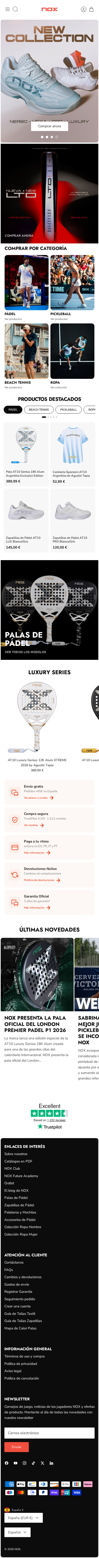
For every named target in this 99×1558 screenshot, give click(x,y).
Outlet (9, 1183)
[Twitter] (42, 1463)
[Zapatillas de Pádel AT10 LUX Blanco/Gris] (26, 511)
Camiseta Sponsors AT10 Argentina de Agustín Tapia (71, 474)
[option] (49, 81)
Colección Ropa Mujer (21, 1234)
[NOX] (49, 9)
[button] (42, 137)
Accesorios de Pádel (19, 1219)
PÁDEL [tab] (13, 410)
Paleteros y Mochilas (20, 1212)
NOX (17, 1549)
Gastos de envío (16, 1284)
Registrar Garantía (18, 1291)
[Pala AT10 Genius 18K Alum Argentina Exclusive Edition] (26, 445)
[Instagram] (24, 1463)
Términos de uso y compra (24, 1356)
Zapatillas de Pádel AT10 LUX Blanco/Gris (23, 540)
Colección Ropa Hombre (22, 1227)
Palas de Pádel (16, 1197)
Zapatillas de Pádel (19, 1205)
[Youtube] (15, 1463)
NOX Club (12, 1168)
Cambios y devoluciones (22, 1277)
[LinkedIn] (51, 1463)
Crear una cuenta (17, 1306)
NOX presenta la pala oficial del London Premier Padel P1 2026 (35, 1024)
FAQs (8, 1269)
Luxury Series (49, 672)
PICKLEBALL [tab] (68, 410)
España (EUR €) (20, 1518)
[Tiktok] (33, 1463)
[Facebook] (6, 1463)
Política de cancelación (21, 1378)
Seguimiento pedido (19, 1299)
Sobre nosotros (15, 1154)
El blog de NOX (16, 1190)
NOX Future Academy (21, 1176)
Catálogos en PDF (18, 1161)
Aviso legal (12, 1371)
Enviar (16, 1447)
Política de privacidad (20, 1363)
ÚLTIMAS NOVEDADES (49, 930)
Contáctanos (13, 1262)
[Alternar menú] (8, 9)
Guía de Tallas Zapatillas (23, 1321)
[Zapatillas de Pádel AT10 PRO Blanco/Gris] (72, 511)
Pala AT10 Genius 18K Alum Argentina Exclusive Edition (25, 474)
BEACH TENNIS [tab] (39, 410)
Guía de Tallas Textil (19, 1313)
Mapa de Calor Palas (20, 1328)
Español (14, 1532)
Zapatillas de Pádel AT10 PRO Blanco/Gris (70, 540)
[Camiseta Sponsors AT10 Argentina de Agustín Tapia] (72, 445)
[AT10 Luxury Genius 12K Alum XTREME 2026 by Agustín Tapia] (37, 717)
